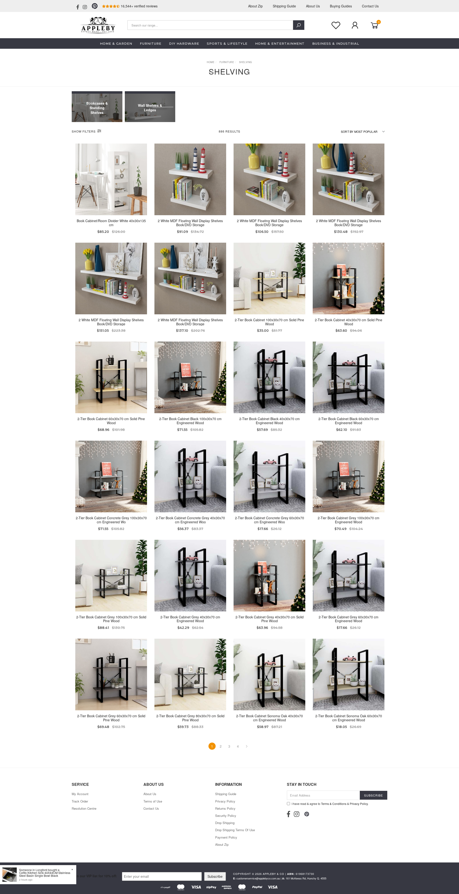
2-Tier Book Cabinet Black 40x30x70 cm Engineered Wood (269, 420)
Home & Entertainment (280, 43)
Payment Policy (226, 837)
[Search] (298, 25)
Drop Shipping (225, 822)
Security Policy (225, 815)
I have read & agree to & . (330, 804)
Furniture (150, 43)
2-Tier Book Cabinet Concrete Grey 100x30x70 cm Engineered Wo (111, 519)
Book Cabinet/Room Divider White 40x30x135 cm (111, 222)
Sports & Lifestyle (227, 43)
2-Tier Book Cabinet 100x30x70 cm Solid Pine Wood (269, 321)
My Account (80, 794)
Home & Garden (116, 43)
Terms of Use (152, 801)
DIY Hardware (184, 43)
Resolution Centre (84, 808)
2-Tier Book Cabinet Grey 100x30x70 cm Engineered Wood (348, 519)
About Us (313, 6)
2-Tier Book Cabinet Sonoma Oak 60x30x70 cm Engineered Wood (348, 717)
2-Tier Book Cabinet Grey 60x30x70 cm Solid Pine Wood (111, 717)
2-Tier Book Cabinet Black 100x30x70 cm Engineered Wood (190, 420)
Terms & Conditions (333, 804)
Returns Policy (225, 808)
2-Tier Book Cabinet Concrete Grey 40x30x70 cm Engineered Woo (190, 519)
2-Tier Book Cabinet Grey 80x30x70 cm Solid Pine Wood (190, 717)
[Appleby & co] (97, 24)
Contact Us (370, 6)
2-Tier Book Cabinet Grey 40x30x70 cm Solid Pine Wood (269, 619)
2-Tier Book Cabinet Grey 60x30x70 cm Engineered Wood (348, 619)
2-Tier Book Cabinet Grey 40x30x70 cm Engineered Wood (190, 619)
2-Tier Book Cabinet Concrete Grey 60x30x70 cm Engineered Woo (269, 519)
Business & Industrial (335, 43)
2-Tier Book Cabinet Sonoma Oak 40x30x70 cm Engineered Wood (269, 717)
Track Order (80, 801)
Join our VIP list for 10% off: (94, 875)
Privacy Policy (225, 801)
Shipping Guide (284, 6)
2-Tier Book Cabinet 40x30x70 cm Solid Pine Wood (348, 321)
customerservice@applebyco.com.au (258, 878)
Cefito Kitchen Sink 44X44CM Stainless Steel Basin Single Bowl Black (44, 874)
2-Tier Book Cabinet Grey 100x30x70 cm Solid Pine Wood (111, 619)
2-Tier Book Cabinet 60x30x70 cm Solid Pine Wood (111, 420)
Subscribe (215, 876)
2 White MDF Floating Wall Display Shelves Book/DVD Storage (190, 222)
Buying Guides (341, 6)
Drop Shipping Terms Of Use (235, 830)
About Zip (255, 6)
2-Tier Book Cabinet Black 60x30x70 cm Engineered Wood (348, 420)
